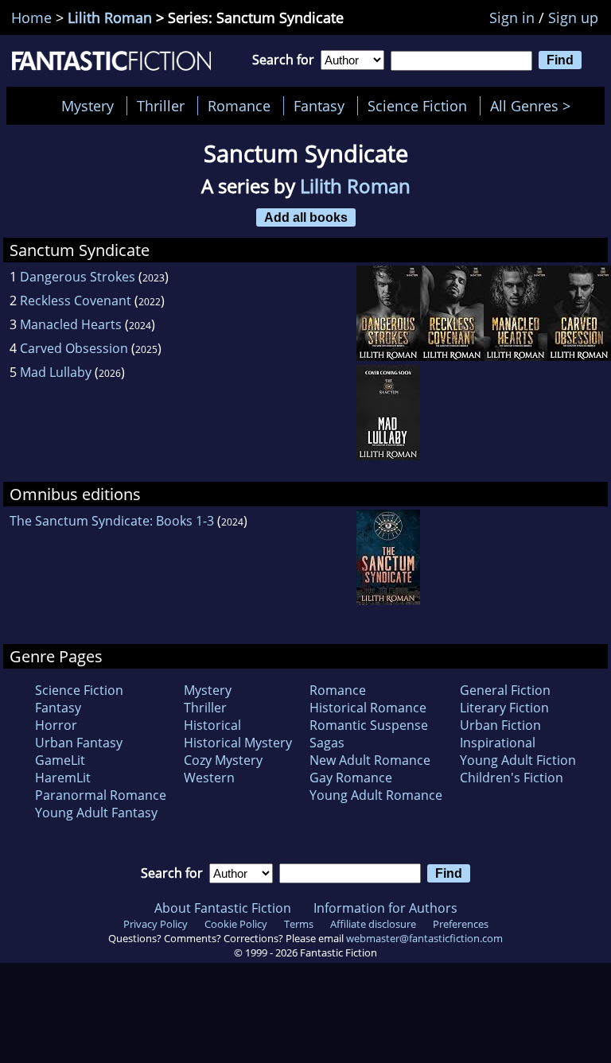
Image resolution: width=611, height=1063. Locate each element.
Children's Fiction (511, 777)
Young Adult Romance (375, 795)
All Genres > (534, 105)
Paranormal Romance (100, 795)
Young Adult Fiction (518, 760)
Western (209, 777)
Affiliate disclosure (373, 924)
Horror (56, 725)
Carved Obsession (74, 348)
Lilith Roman (110, 17)
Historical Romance (367, 707)
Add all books (306, 217)
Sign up (573, 17)
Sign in (512, 17)
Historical (212, 725)
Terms (298, 924)
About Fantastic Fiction (222, 908)
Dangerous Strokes (77, 276)
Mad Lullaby (55, 372)
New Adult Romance (369, 760)
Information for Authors (385, 908)
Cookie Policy (235, 924)
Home (31, 17)
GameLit (60, 760)
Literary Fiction (504, 707)
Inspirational (497, 742)
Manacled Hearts (71, 324)
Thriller (161, 105)
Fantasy (319, 105)
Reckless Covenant (75, 300)
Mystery (87, 105)
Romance (239, 105)
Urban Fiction (500, 725)
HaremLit (63, 777)
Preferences (460, 924)
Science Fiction (417, 105)
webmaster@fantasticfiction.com (424, 938)
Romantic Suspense (368, 725)
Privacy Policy (155, 924)
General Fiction (505, 690)
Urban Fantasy (79, 742)
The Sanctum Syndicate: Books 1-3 (112, 521)
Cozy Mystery (223, 760)
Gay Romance (350, 777)
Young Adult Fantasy (96, 812)
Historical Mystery (238, 742)
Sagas (326, 742)
